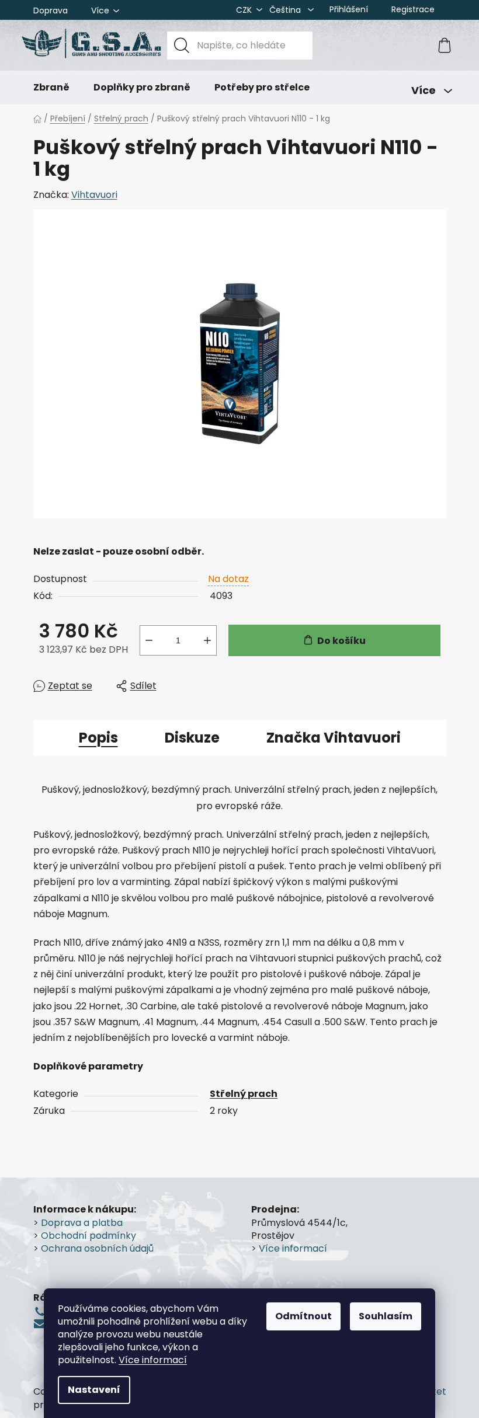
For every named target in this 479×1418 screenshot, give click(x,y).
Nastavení (94, 1389)
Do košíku (341, 640)
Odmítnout (303, 1316)
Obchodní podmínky (88, 1235)
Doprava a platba (82, 1223)
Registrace (413, 9)
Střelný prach (243, 1093)
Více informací (153, 1360)
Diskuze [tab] (192, 737)
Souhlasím (385, 1316)
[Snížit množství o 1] (149, 640)
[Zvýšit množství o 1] (207, 640)
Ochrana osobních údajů (97, 1248)
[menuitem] (51, 87)
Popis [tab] (98, 737)
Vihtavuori (94, 194)
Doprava (50, 10)
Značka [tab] (333, 737)
